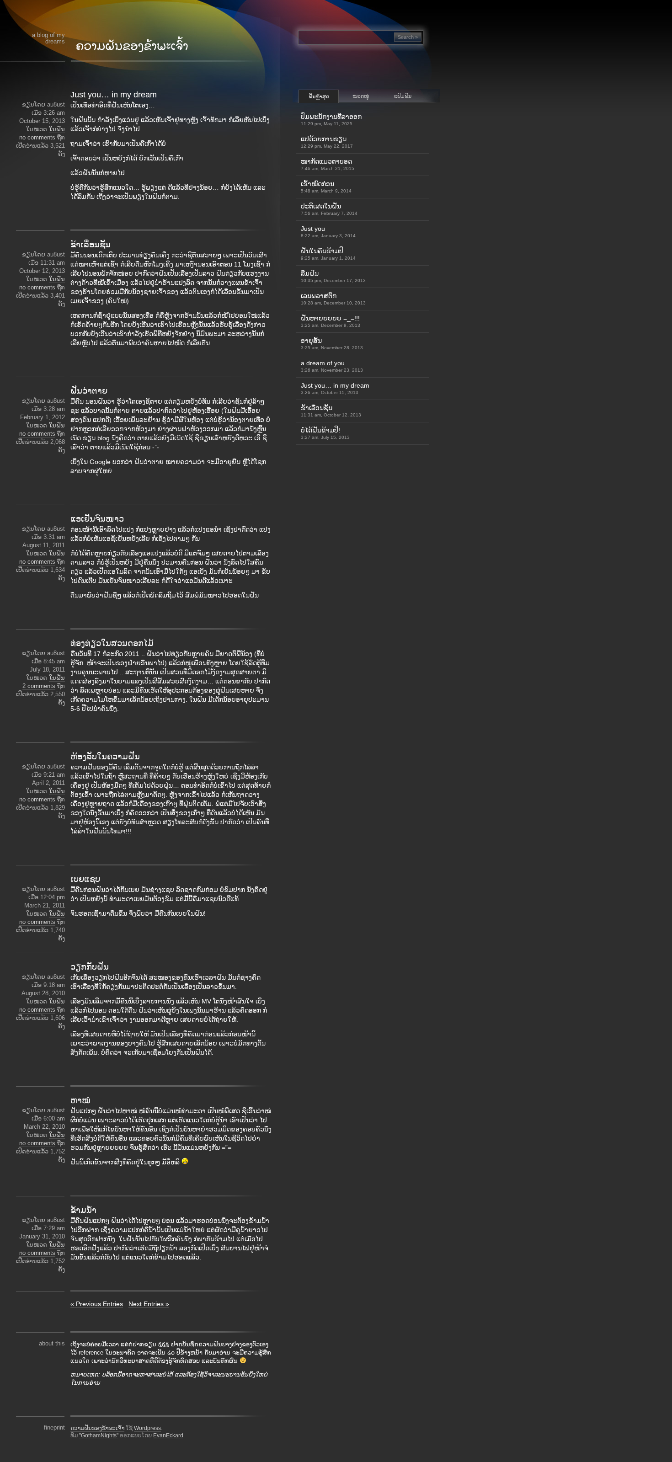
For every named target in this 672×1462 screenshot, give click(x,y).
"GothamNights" (98, 1435)
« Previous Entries (96, 1303)
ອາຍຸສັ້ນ (332, 343)
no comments (37, 137)
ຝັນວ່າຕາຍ (88, 390)
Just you (328, 231)
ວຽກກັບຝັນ (89, 966)
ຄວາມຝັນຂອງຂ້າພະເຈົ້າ (97, 1428)
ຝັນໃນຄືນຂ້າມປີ (328, 254)
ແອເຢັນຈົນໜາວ (97, 518)
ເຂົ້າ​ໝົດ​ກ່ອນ (326, 186)
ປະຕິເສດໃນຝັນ (329, 209)
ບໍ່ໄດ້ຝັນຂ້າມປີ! (325, 433)
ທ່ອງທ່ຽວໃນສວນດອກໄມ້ (112, 643)
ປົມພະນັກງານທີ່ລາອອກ (331, 119)
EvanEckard (168, 1435)
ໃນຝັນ (57, 129)
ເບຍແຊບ (85, 879)
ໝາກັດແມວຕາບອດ (327, 164)
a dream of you (332, 366)
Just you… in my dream (113, 94)
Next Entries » (148, 1303)
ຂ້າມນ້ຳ (83, 1210)
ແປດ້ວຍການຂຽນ (327, 142)
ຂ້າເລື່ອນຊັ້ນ (90, 244)
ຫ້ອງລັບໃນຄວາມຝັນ (105, 756)
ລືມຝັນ (333, 276)
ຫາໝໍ (80, 1100)
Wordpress (147, 1428)
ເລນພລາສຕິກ (333, 298)
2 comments (38, 686)
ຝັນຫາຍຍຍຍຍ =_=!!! (330, 321)
